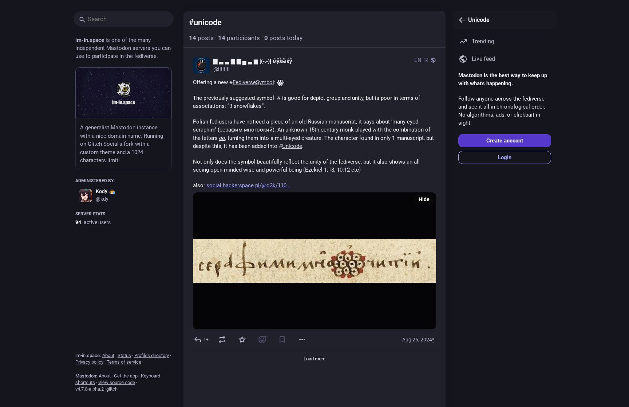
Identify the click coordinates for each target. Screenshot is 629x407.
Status (124, 355)
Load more (314, 358)
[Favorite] (242, 340)
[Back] (460, 20)
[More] (302, 340)
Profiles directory (151, 355)
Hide (424, 199)
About (108, 355)
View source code (116, 382)
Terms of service (124, 362)
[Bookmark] (282, 340)
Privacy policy (89, 362)
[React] (262, 340)
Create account (504, 140)
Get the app (126, 376)
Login (504, 157)
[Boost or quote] (222, 340)
